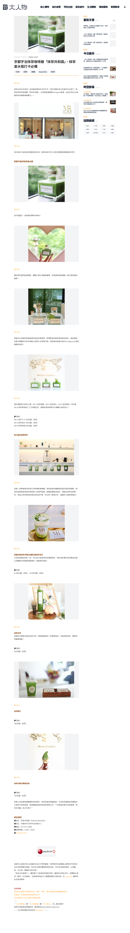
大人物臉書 (34, 904)
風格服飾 (103, 6)
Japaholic (69, 876)
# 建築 (112, 132)
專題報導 (115, 6)
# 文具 (103, 129)
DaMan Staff (33, 57)
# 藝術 (87, 129)
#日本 (18, 72)
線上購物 (44, 6)
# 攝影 (87, 132)
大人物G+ (47, 904)
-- (14, 842)
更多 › (114, 20)
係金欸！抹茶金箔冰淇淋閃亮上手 (27, 894)
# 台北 (103, 132)
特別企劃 (68, 6)
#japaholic (43, 72)
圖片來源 (16, 83)
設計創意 (56, 6)
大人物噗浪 (20, 904)
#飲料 (25, 72)
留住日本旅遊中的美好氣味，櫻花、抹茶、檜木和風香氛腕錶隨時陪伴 (40, 891)
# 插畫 (112, 126)
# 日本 (95, 129)
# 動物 (103, 126)
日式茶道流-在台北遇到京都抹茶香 (27, 897)
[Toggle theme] (125, 7)
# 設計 (87, 126)
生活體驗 (91, 6)
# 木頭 (95, 126)
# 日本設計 (95, 132)
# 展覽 (112, 129)
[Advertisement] (46, 919)
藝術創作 (79, 6)
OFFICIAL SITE (21, 833)
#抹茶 (53, 72)
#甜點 (33, 72)
